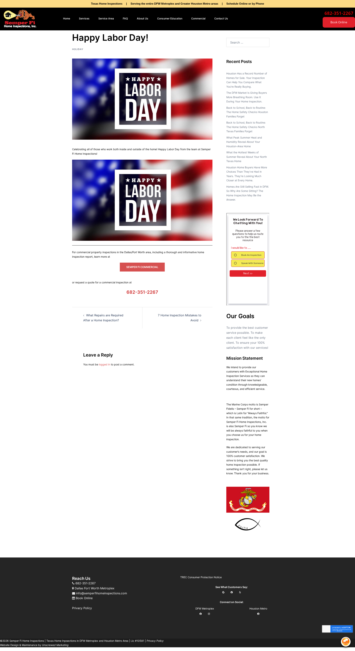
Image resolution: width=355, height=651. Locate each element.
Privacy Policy (82, 608)
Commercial (198, 18)
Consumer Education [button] (169, 18)
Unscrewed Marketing (55, 645)
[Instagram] (209, 614)
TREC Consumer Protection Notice (201, 577)
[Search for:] (247, 42)
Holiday (77, 49)
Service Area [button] (106, 18)
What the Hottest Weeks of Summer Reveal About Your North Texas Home (246, 157)
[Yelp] (240, 592)
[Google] (223, 592)
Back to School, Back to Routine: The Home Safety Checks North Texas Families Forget (246, 127)
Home (66, 18)
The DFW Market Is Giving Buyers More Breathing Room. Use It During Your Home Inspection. (246, 97)
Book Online (338, 22)
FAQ (125, 18)
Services (84, 18)
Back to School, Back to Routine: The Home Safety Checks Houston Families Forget (247, 112)
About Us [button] (142, 18)
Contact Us (221, 18)
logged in (104, 364)
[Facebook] (232, 592)
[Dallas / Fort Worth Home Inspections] (20, 18)
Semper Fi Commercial (142, 267)
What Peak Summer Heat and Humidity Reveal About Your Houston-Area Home (244, 142)
